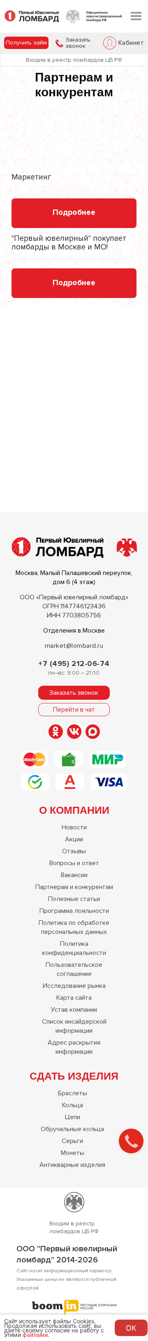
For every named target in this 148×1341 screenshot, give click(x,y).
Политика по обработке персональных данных (74, 927)
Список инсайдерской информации (74, 1026)
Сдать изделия (74, 1075)
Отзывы (74, 851)
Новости (74, 827)
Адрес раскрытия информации (74, 1047)
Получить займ (26, 42)
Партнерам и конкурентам (74, 887)
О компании (74, 809)
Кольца (72, 1105)
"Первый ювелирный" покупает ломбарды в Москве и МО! (69, 243)
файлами (35, 1334)
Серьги (72, 1141)
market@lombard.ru (74, 646)
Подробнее (74, 212)
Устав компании (74, 1010)
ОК (131, 1328)
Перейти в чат (74, 709)
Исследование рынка (74, 986)
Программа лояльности (74, 911)
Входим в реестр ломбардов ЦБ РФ (74, 59)
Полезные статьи (74, 899)
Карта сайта (74, 998)
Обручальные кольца (72, 1129)
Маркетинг (31, 177)
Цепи (72, 1117)
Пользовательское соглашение (74, 969)
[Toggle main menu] (136, 16)
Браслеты (72, 1093)
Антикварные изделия (72, 1165)
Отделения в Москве (74, 630)
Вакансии (74, 875)
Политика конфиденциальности (74, 948)
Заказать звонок (77, 43)
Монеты (72, 1153)
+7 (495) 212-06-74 (74, 663)
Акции (74, 839)
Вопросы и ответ (74, 863)
